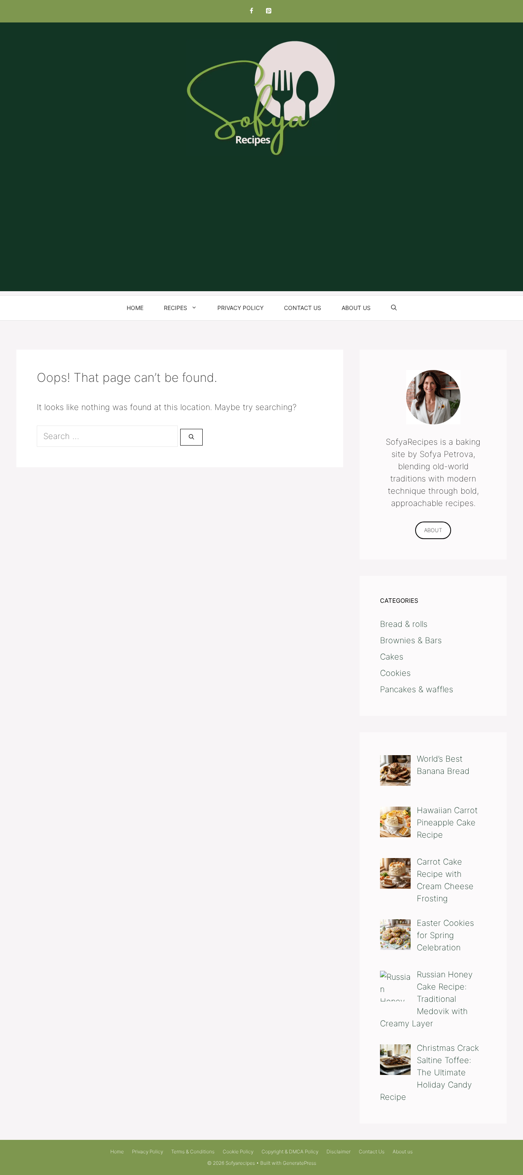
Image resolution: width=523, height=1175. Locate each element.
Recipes (175, 307)
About (433, 530)
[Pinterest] (268, 11)
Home (135, 307)
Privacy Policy (240, 307)
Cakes (391, 657)
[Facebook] (251, 11)
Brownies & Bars (411, 640)
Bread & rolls (403, 624)
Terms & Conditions (193, 1151)
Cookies (395, 673)
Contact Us (302, 307)
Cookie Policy (238, 1151)
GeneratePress (299, 1163)
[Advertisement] (261, 234)
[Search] (191, 437)
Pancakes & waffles (416, 689)
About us (356, 307)
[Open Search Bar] (394, 308)
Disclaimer (338, 1151)
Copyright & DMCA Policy (290, 1151)
